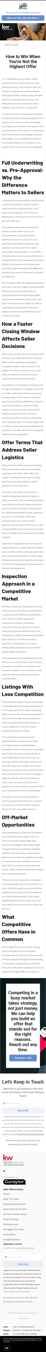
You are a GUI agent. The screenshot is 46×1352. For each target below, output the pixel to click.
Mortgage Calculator (13, 1229)
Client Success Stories (14, 1204)
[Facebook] (4, 1171)
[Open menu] (43, 27)
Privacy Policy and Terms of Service (30, 1134)
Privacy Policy (23, 1318)
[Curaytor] (14, 1184)
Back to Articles (11, 44)
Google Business (11, 1239)
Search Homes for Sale (14, 1209)
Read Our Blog (10, 1219)
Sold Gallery (9, 1234)
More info (13, 1342)
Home (6, 1193)
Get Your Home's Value (14, 1214)
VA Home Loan (10, 1224)
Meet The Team (11, 1199)
